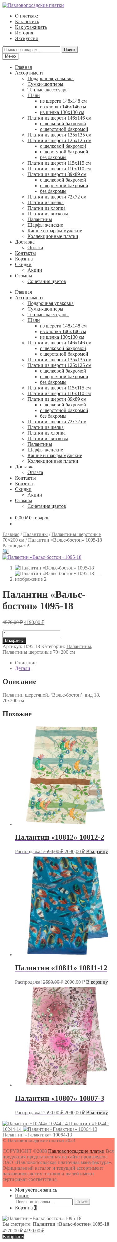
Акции (34, 270)
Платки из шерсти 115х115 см (59, 163)
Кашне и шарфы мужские (54, 230)
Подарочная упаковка (50, 78)
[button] (5, 551)
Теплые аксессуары (48, 89)
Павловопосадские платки (76, 1151)
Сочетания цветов (46, 281)
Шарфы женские (45, 225)
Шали (33, 95)
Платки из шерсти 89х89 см (56, 174)
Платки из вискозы (47, 213)
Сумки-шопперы (45, 84)
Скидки (23, 264)
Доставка (25, 242)
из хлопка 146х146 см (63, 106)
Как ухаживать (31, 27)
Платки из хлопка (46, 208)
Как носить (27, 21)
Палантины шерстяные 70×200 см (38, 652)
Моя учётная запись (36, 1190)
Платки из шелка (45, 202)
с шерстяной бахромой (64, 129)
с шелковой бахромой (63, 123)
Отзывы (23, 275)
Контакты (25, 253)
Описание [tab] (26, 662)
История (24, 32)
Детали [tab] (22, 668)
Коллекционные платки (52, 236)
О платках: (26, 15)
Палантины (39, 219)
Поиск (69, 49)
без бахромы (53, 157)
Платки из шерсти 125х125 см (59, 140)
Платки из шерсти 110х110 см (59, 168)
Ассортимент (29, 72)
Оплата (35, 247)
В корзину (14, 640)
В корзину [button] (97, 851)
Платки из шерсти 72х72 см (56, 196)
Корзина (24, 258)
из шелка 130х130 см (62, 112)
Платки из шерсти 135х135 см (59, 134)
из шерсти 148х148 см (63, 101)
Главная (23, 67)
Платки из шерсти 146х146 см (59, 118)
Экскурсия (26, 38)
